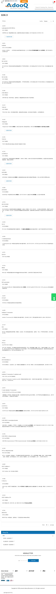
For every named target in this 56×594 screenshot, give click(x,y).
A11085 (3, 90)
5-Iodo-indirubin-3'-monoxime (9, 390)
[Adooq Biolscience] (17, 6)
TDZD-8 (4, 139)
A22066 (3, 478)
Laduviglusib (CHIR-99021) (8, 28)
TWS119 (4, 107)
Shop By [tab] (5, 532)
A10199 (3, 26)
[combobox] (44, 7)
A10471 (3, 43)
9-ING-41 (4, 481)
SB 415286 (4, 77)
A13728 (3, 202)
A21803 (3, 464)
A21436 (3, 434)
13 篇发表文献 (9, 36)
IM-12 (3, 224)
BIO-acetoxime (5, 282)
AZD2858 (4, 189)
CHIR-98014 (5, 93)
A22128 (3, 495)
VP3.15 (3, 342)
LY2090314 (5, 153)
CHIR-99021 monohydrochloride (10, 420)
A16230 (3, 295)
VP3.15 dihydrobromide (7, 450)
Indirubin (4, 45)
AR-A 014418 (5, 204)
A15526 (3, 265)
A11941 (3, 137)
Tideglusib (4, 121)
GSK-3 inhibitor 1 (6, 466)
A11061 (3, 74)
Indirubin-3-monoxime (7, 312)
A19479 (3, 388)
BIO (3, 327)
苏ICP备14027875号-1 (8, 592)
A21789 (3, 448)
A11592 (3, 119)
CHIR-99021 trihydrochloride (9, 436)
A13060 (3, 187)
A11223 (3, 105)
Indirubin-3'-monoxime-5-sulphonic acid (11, 374)
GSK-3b (3, 254)
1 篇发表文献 (9, 130)
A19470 (3, 372)
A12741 (3, 151)
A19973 (3, 403)
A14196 (3, 222)
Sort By (41, 21)
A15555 (3, 280)
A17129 (3, 324)
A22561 (3, 510)
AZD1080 (4, 172)
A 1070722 (4, 406)
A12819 (3, 170)
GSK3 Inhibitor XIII (6, 497)
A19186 (3, 357)
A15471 (3, 252)
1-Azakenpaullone (6, 238)
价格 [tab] (4, 535)
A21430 (3, 418)
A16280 (3, 310)
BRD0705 (4, 512)
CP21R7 (4, 298)
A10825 (3, 59)
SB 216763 (4, 61)
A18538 (3, 340)
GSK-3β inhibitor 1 (6, 359)
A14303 (3, 236)
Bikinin (3, 267)
